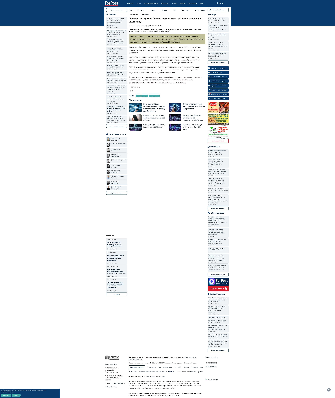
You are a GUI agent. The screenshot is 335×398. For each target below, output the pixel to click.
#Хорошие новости (151, 3)
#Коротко (164, 3)
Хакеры (153, 10)
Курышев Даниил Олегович (116, 166)
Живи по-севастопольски (219, 94)
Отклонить (6, 395)
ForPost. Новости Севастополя (154, 377)
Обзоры (165, 10)
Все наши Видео (216, 72)
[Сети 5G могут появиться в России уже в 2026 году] (135, 127)
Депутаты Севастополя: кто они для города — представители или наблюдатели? (115, 257)
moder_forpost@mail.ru (117, 383)
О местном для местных (219, 77)
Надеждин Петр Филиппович (116, 155)
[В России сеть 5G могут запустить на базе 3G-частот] (175, 127)
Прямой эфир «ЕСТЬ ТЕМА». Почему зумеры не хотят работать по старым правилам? (217, 309)
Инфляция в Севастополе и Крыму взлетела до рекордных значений (217, 152)
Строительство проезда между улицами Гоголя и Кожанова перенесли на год (116, 118)
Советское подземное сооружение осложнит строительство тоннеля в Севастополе (115, 98)
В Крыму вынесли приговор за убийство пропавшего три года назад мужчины (116, 32)
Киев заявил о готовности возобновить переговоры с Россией (217, 35)
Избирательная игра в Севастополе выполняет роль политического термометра (115, 285)
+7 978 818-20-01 (211, 363)
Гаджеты (141, 10)
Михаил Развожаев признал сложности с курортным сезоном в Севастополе (217, 267)
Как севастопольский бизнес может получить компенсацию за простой (217, 327)
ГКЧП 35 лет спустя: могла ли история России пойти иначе (217, 335)
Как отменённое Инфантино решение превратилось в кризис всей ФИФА (217, 54)
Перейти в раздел (117, 193)
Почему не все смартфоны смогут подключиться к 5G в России (154, 117)
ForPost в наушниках (218, 98)
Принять (16, 395)
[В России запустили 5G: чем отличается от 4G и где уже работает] (175, 107)
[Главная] (111, 2)
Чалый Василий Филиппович (115, 150)
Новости (130, 3)
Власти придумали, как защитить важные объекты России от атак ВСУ (115, 49)
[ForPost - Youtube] (171, 372)
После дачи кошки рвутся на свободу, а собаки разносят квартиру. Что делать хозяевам (116, 88)
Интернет (185, 10)
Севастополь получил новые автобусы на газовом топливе (116, 80)
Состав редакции (197, 367)
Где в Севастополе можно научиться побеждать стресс (116, 73)
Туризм (174, 3)
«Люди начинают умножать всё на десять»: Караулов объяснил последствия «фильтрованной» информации (115, 22)
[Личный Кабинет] (217, 3)
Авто (201, 3)
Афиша (182, 3)
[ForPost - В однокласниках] (173, 372)
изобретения (200, 10)
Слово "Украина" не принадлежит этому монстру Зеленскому (114, 244)
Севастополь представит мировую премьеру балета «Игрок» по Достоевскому (115, 41)
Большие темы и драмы (218, 90)
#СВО (139, 3)
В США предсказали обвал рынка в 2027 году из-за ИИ (115, 66)
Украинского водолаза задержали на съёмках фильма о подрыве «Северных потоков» (218, 45)
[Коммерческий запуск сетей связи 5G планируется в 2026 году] (175, 117)
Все (130, 10)
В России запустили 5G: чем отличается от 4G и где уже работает (194, 106)
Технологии (192, 3)
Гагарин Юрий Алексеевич (115, 139)
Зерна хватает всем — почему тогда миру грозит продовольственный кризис (116, 109)
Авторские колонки (165, 367)
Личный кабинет (218, 10)
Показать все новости (116, 126)
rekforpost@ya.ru (211, 366)
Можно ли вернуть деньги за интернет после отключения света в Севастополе (217, 343)
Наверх (329, 389)
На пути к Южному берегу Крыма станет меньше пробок (218, 189)
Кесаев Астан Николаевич (115, 182)
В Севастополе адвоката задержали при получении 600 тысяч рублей (115, 58)
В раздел (117, 294)
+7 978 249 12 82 (110, 387)
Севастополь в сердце (218, 81)
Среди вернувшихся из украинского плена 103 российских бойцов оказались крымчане (215, 161)
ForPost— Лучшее (196, 372)
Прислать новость (117, 10)
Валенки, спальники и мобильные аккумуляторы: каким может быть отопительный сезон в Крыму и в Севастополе (217, 199)
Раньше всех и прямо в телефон (218, 85)
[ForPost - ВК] (169, 372)
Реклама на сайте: (212, 357)
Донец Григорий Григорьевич (116, 188)
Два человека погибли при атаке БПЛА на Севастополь (217, 249)
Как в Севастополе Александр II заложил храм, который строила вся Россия (218, 299)
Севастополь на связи (217, 68)
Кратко (186, 367)
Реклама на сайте (111, 364)
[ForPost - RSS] (167, 372)
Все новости (152, 367)
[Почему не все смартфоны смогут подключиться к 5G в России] (135, 117)
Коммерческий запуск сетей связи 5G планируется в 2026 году (193, 117)
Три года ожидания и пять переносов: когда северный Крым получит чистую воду (217, 171)
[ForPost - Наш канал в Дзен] (174, 372)
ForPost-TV (177, 367)
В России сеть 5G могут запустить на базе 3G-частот (192, 127)
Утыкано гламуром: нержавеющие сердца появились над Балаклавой (116, 271)
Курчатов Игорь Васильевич (116, 171)
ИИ (174, 10)
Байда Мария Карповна (118, 143)
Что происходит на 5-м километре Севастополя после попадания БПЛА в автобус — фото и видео (216, 181)
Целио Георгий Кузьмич (118, 160)
